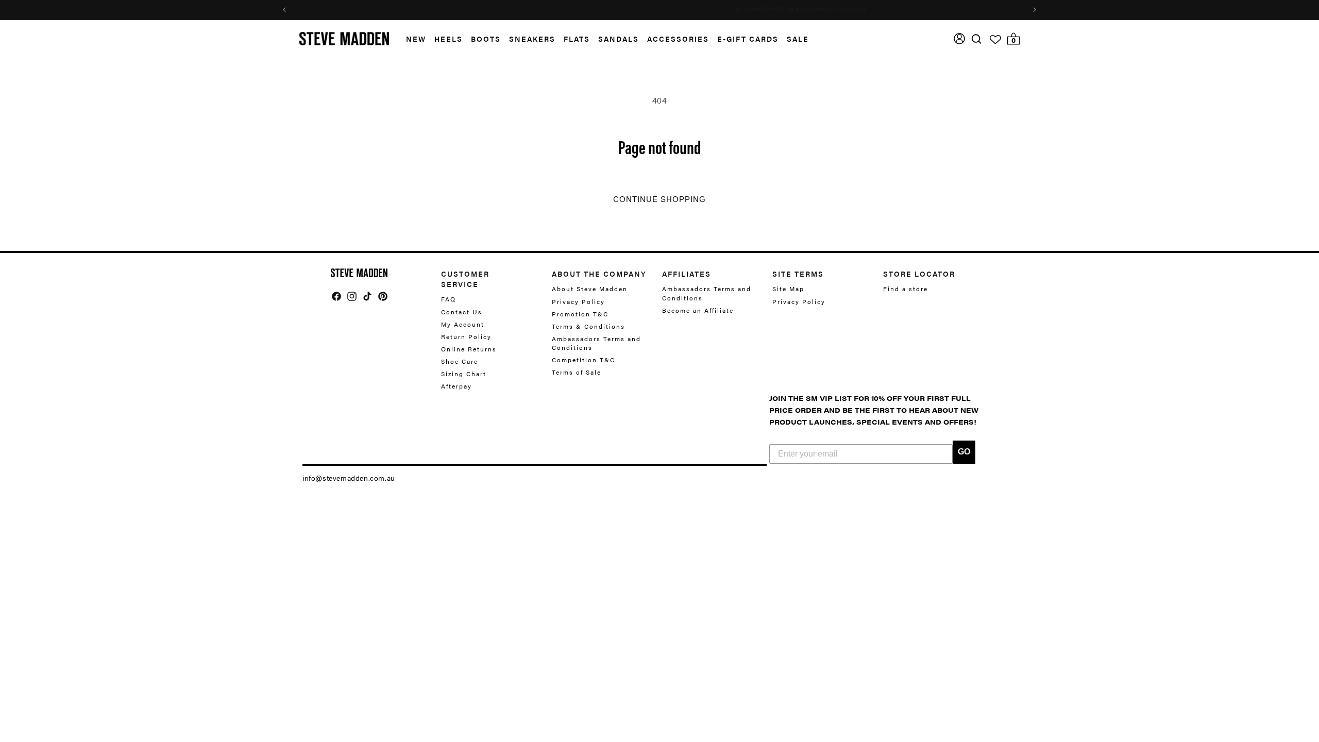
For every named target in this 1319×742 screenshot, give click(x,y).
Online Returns (469, 348)
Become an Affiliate (698, 310)
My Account (462, 324)
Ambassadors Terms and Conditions (596, 343)
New (416, 38)
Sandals (618, 38)
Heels (448, 38)
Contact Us (461, 311)
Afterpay (456, 386)
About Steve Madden (590, 288)
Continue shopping (659, 199)
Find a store (905, 288)
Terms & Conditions (588, 326)
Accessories (678, 38)
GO (964, 451)
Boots (486, 38)
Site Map (788, 288)
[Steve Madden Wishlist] (995, 40)
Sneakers (532, 38)
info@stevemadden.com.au (348, 478)
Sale (798, 38)
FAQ (448, 299)
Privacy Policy (578, 301)
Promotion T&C (580, 313)
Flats (577, 38)
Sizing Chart (463, 373)
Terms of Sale (576, 372)
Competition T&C (583, 359)
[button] (412, 39)
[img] (976, 38)
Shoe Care (459, 361)
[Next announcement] (1034, 10)
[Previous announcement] (284, 10)
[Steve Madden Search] (977, 39)
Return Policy (466, 336)
